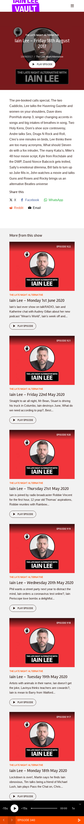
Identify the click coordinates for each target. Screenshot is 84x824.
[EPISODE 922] (42, 266)
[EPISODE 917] (42, 736)
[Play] (14, 808)
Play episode (44, 64)
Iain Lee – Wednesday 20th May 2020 (41, 582)
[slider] (44, 808)
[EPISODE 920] (42, 454)
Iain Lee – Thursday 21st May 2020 (39, 488)
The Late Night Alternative (42, 35)
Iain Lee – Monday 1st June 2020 (36, 300)
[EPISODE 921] (42, 360)
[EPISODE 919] (42, 548)
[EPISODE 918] (42, 642)
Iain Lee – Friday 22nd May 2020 (37, 394)
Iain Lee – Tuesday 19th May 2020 (38, 676)
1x (73, 808)
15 (4, 808)
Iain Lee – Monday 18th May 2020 (38, 770)
